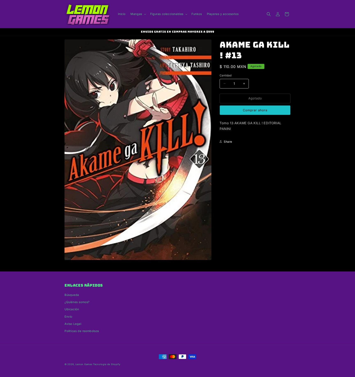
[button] (138, 14)
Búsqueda (72, 295)
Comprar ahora (255, 110)
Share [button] (228, 141)
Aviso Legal (73, 323)
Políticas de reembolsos (82, 331)
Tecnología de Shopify (106, 364)
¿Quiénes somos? (77, 302)
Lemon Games (83, 364)
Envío (68, 316)
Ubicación (72, 309)
